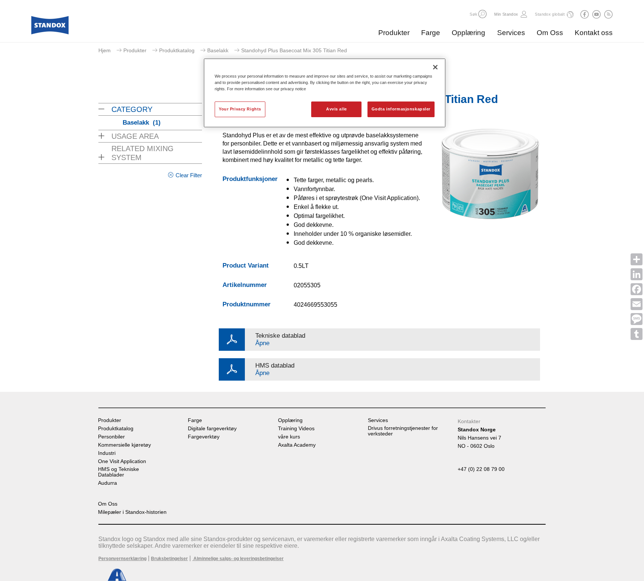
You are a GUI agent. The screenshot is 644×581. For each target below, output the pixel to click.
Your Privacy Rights (240, 109)
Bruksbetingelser (169, 558)
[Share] (636, 259)
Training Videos (296, 428)
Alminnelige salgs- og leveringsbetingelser (238, 558)
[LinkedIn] (636, 274)
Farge (430, 33)
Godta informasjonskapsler (401, 109)
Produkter (394, 33)
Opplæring (468, 33)
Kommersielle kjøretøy (124, 445)
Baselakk (217, 50)
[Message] (636, 319)
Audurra (107, 483)
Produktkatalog (177, 50)
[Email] (636, 304)
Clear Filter (189, 175)
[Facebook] (636, 289)
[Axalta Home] (50, 27)
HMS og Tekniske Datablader (118, 472)
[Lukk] (435, 67)
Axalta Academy (297, 445)
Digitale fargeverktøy (212, 428)
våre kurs (289, 437)
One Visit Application (122, 461)
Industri (107, 453)
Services (511, 33)
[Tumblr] (636, 334)
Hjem (104, 50)
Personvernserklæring (122, 558)
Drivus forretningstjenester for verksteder (403, 431)
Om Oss (550, 33)
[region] (324, 93)
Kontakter (469, 421)
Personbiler (111, 437)
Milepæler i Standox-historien (132, 512)
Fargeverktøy (204, 437)
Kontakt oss (594, 33)
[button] (482, 14)
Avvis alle (336, 109)
